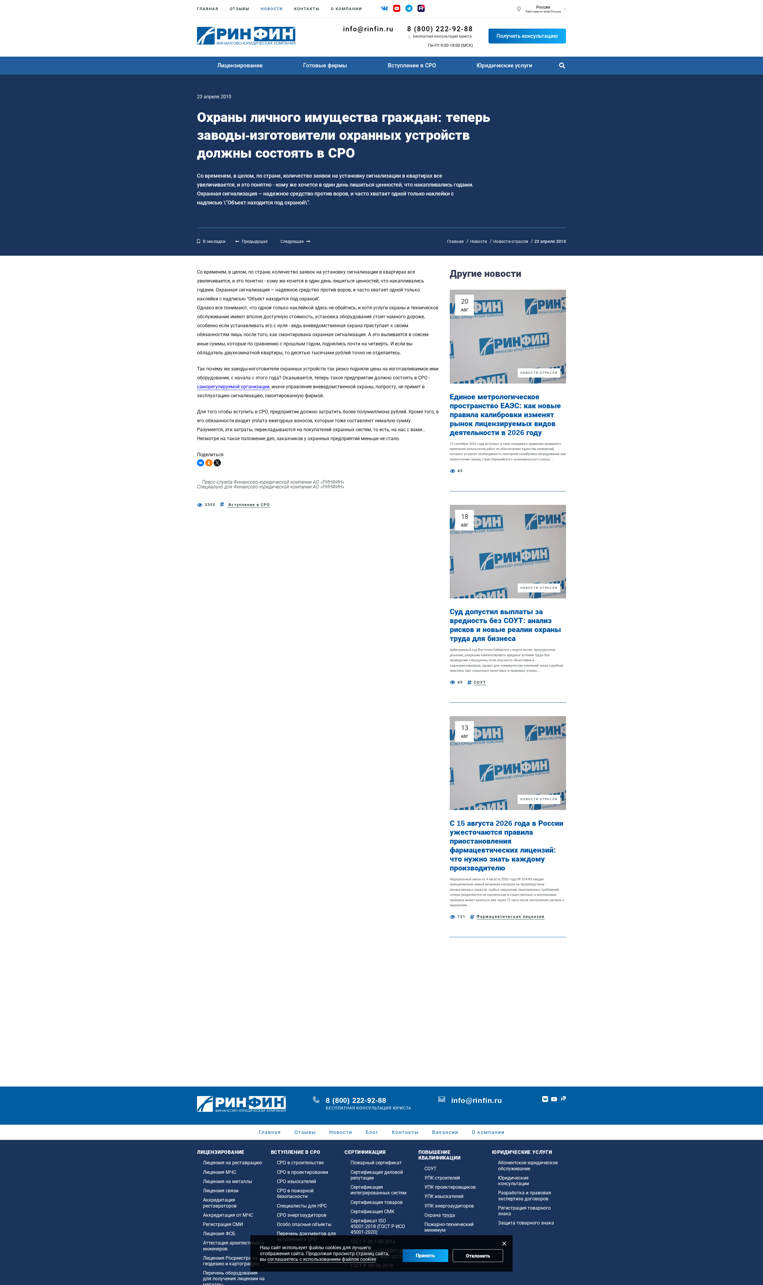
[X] (217, 462)
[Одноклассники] (209, 462)
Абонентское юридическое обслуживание (528, 1165)
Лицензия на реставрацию (232, 1162)
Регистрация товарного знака (524, 1210)
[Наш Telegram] (408, 8)
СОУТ (480, 682)
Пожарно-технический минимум (449, 1227)
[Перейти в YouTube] (554, 1099)
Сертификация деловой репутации (377, 1175)
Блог (372, 1132)
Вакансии (445, 1132)
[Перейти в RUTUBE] (563, 1099)
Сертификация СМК (372, 1211)
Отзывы (239, 9)
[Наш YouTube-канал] (396, 8)
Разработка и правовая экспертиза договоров (524, 1195)
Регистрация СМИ (223, 1224)
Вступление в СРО (412, 65)
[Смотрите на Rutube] (421, 8)
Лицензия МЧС (219, 1172)
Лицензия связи (220, 1191)
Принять (425, 1255)
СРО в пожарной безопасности (295, 1193)
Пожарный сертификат (376, 1162)
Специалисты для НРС (302, 1206)
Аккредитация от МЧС (228, 1215)
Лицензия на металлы (227, 1181)
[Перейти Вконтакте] (545, 1099)
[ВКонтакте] (200, 462)
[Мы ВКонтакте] (384, 8)
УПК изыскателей (443, 1196)
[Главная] (246, 36)
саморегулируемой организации (233, 386)
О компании (346, 9)
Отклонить (478, 1256)
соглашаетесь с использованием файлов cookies (321, 1259)
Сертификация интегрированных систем (379, 1190)
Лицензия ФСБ (219, 1233)
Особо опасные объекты (304, 1224)
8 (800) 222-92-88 (440, 29)
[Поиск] (562, 66)
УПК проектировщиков (450, 1187)
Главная (207, 9)
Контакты (307, 9)
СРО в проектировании (302, 1172)
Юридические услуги (504, 65)
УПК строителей (442, 1178)
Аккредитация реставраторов (220, 1202)
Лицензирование (240, 65)
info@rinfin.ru (368, 29)
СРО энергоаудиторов (301, 1215)
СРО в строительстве (300, 1162)
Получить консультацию (527, 36)
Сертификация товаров (377, 1202)
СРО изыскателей (296, 1181)
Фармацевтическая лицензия (511, 916)
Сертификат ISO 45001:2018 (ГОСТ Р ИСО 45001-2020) (378, 1226)
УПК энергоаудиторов (449, 1206)
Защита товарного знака (526, 1223)
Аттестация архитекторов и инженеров (233, 1245)
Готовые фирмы (325, 65)
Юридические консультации (513, 1180)
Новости (272, 9)
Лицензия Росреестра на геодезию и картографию (231, 1261)
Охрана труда (439, 1215)
